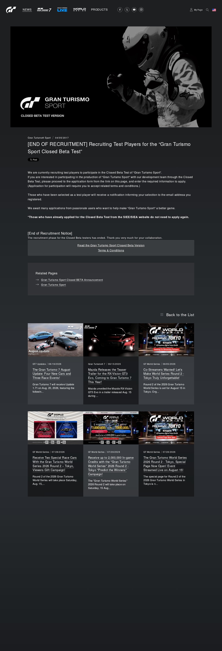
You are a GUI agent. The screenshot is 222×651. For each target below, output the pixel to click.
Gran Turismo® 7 (96, 364)
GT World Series (151, 364)
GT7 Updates (39, 364)
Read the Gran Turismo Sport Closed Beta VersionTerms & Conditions (110, 247)
